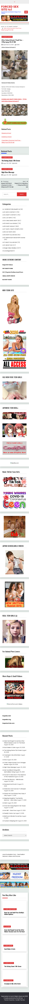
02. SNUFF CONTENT (7, 37)
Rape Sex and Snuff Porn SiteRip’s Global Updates (14, 913)
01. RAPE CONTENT (9, 212)
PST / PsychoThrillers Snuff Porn (12, 272)
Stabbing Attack (7, 137)
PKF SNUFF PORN (7, 268)
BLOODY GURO (7, 279)
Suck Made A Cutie (9, 747)
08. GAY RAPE (8, 232)
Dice (5, 760)
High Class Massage (8, 172)
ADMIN (17, 44)
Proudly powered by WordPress (13, 998)
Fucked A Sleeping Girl (10, 821)
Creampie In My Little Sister (12, 755)
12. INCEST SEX (8, 245)
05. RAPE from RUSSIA (10, 223)
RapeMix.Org (6, 719)
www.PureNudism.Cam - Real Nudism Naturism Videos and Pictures (13, 855)
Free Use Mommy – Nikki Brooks (13, 779)
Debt (5, 803)
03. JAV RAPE (8, 218)
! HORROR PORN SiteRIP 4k (12, 209)
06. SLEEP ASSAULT (9, 226)
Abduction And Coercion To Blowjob (15, 789)
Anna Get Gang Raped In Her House (15, 806)
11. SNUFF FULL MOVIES (10, 242)
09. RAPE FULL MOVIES (10, 235)
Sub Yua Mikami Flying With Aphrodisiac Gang (12, 771)
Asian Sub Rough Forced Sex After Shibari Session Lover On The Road (14, 742)
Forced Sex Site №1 (10, 8)
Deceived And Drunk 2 (10, 784)
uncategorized (8, 251)
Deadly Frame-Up (9, 813)
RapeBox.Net (6, 716)
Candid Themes (20, 1000)
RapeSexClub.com (8, 723)
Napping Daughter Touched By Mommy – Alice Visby (13, 799)
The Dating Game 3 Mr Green (11, 160)
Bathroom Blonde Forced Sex (13, 816)
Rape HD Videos (7, 265)
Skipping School (6, 133)
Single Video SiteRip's (10, 248)
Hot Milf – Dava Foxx (10, 810)
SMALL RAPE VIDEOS (8, 276)
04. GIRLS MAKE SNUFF (10, 220)
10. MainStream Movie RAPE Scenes (14, 238)
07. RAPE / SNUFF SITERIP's (12, 229)
